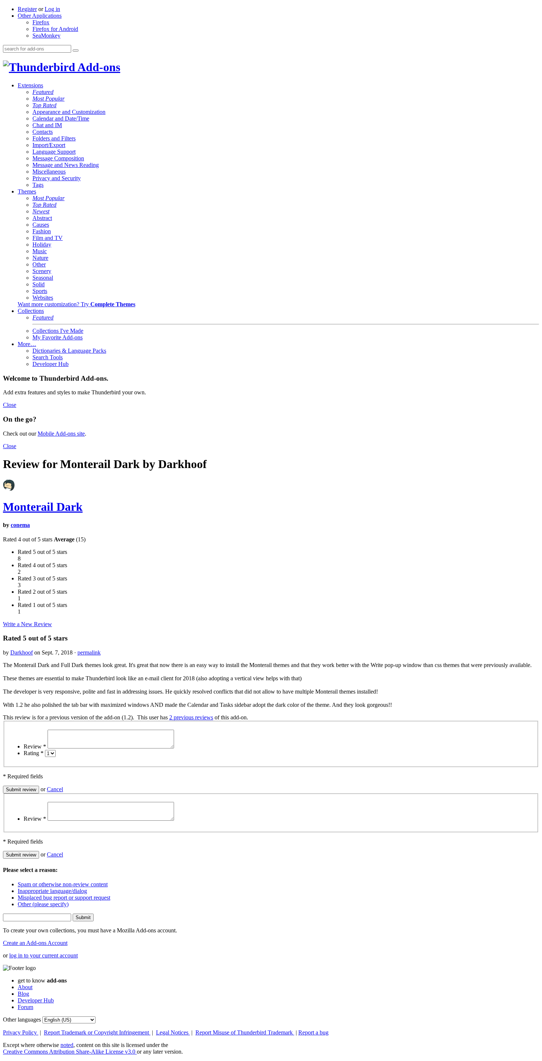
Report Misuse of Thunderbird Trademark (244, 1032)
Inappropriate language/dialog (52, 891)
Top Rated (44, 105)
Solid (38, 284)
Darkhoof (21, 652)
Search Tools (47, 357)
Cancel (55, 789)
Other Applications (40, 16)
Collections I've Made (57, 331)
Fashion (41, 231)
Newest (40, 211)
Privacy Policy (20, 1032)
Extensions (30, 85)
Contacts (42, 132)
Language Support (54, 152)
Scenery (41, 271)
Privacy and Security (56, 178)
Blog (23, 994)
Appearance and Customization (68, 112)
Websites (42, 297)
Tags (38, 185)
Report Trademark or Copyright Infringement (97, 1032)
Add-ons (97, 67)
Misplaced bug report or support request (64, 897)
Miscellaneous (49, 171)
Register (27, 9)
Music (39, 251)
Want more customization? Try (76, 304)
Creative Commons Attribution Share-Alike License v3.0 (70, 1051)
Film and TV (47, 238)
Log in (52, 9)
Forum (25, 1007)
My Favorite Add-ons (57, 337)
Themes (27, 191)
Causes (40, 224)
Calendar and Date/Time (60, 118)
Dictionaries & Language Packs (69, 351)
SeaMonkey (46, 35)
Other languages (22, 1019)
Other (39, 264)
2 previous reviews (191, 717)
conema (20, 525)
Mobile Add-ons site (61, 433)
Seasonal (42, 278)
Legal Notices (173, 1032)
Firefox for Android (55, 29)
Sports (39, 291)
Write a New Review (27, 624)
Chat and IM (47, 125)
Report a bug (313, 1032)
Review (35, 746)
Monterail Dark (43, 506)
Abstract (42, 218)
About (25, 987)
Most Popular (48, 98)
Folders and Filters (54, 138)
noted (66, 1045)
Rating (34, 753)
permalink (89, 652)
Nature (40, 258)
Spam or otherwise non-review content (63, 884)
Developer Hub (50, 364)
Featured (42, 92)
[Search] (76, 50)
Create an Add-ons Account (35, 943)
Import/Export (48, 145)
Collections (31, 311)
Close (9, 405)
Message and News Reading (65, 165)
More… (27, 344)
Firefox (40, 22)
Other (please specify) (43, 904)
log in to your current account (43, 955)
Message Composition (58, 158)
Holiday (41, 244)
